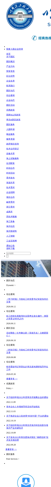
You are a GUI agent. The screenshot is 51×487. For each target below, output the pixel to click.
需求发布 (10, 178)
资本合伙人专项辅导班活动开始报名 (23, 407)
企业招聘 (10, 192)
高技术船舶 (11, 216)
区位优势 (10, 76)
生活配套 (10, 163)
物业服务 (10, 134)
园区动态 (10, 90)
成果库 (9, 212)
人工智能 (10, 236)
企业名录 (10, 81)
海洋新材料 (11, 231)
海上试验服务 (12, 158)
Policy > (9, 388)
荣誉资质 (10, 71)
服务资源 (10, 139)
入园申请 (10, 129)
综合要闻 (10, 95)
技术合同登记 (12, 149)
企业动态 (10, 100)
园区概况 (10, 61)
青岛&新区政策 (13, 120)
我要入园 (10, 49)
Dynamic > (11, 285)
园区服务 (10, 124)
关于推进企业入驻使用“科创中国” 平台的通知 (27, 416)
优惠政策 (10, 110)
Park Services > (12, 459)
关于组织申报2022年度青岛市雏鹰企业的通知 (27, 397)
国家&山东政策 (13, 115)
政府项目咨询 (12, 144)
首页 (8, 54)
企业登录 (19, 49)
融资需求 (10, 202)
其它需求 (10, 207)
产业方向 (10, 66)
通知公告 (10, 246)
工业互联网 (11, 241)
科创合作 (10, 168)
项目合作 (10, 197)
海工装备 (10, 221)
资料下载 (10, 248)
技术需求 (10, 187)
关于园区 (10, 57)
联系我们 (10, 86)
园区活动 (10, 105)
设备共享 (10, 153)
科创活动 (10, 173)
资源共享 (10, 183)
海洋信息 (10, 226)
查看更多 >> (12, 379)
